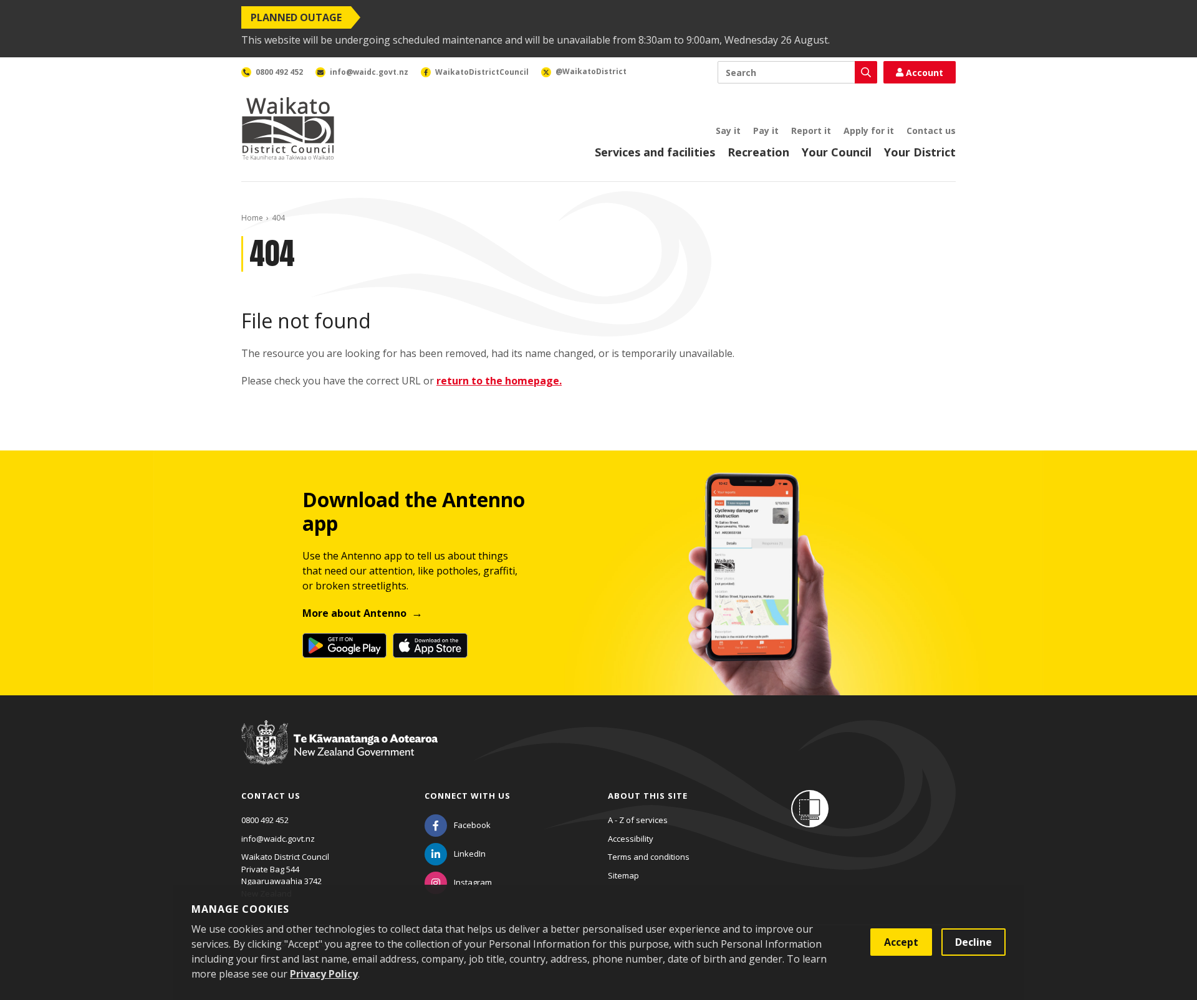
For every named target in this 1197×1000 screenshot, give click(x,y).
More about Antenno (354, 613)
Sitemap (623, 875)
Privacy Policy (324, 974)
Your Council (837, 152)
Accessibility (630, 838)
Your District (920, 152)
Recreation (758, 152)
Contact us (931, 130)
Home (252, 217)
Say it (728, 130)
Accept (901, 942)
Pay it (766, 130)
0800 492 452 (265, 820)
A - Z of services (638, 820)
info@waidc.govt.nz (278, 838)
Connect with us (468, 795)
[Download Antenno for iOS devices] (430, 645)
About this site (648, 795)
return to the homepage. (499, 381)
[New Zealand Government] (339, 754)
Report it (811, 130)
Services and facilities (655, 152)
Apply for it (869, 130)
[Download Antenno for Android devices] (344, 645)
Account (924, 73)
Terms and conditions (649, 856)
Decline (973, 942)
